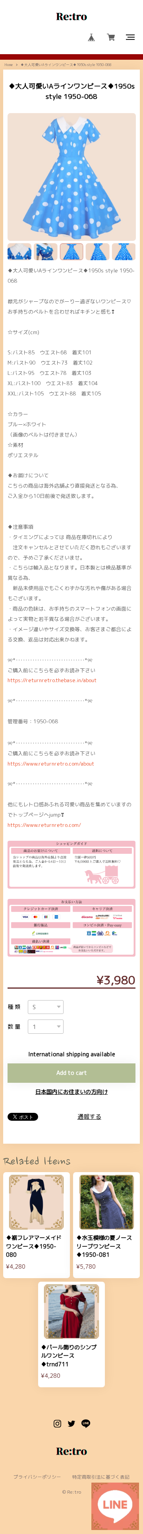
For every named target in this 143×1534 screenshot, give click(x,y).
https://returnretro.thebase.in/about (52, 680)
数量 (15, 1026)
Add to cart (71, 1073)
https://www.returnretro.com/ (44, 824)
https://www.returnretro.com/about (51, 763)
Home (8, 65)
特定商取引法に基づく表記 (100, 1477)
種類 (15, 1007)
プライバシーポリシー (37, 1477)
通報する (89, 1116)
